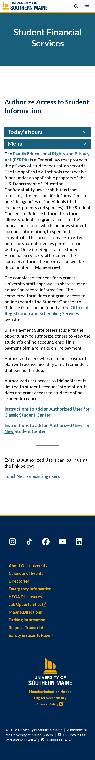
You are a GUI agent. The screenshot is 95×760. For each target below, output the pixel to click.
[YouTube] (63, 542)
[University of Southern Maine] (50, 670)
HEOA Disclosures (25, 596)
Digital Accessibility (50, 698)
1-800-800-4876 (59, 740)
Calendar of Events (26, 573)
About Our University (28, 565)
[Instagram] (13, 542)
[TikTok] (29, 542)
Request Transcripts (27, 627)
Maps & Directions (25, 612)
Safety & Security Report (31, 635)
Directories (19, 581)
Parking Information (27, 619)
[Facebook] (46, 542)
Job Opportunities (25, 604)
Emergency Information (30, 588)
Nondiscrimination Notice (50, 691)
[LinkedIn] (79, 542)
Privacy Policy (47, 704)
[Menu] (87, 6)
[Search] (76, 6)
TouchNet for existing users (32, 476)
